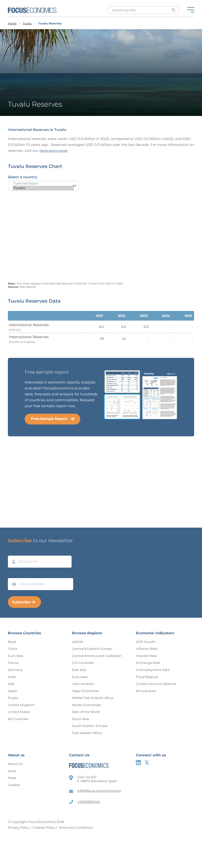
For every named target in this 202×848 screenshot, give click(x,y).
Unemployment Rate (153, 670)
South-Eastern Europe (90, 726)
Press (12, 778)
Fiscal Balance (147, 677)
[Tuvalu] (43, 188)
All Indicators (146, 691)
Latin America (83, 684)
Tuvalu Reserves (50, 23)
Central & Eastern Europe (92, 649)
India (12, 677)
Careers (14, 785)
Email (13, 574)
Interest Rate (146, 656)
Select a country (22, 177)
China (12, 649)
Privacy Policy (18, 827)
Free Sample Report (49, 419)
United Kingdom (21, 705)
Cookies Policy (44, 827)
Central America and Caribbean (96, 656)
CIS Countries (83, 663)
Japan (12, 691)
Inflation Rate (146, 649)
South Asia (80, 719)
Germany (15, 670)
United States (19, 712)
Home (12, 23)
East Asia (79, 670)
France (13, 663)
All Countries (18, 719)
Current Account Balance (156, 684)
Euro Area (15, 656)
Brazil (12, 642)
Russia (13, 698)
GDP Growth (146, 642)
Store (12, 771)
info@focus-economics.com (99, 791)
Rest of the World (86, 712)
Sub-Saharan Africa (87, 733)
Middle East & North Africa (92, 698)
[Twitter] (147, 762)
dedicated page (53, 150)
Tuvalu (27, 23)
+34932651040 (88, 802)
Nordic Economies (86, 705)
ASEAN (77, 642)
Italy (11, 684)
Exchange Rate (148, 663)
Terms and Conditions (76, 827)
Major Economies (85, 691)
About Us (15, 764)
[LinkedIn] (138, 762)
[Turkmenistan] (43, 183)
